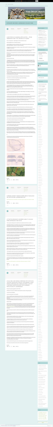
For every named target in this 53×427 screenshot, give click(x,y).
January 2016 (39, 314)
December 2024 (40, 139)
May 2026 (39, 111)
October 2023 (40, 162)
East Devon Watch (12, 29)
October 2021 (40, 202)
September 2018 (40, 261)
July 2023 (39, 167)
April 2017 (39, 289)
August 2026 (39, 106)
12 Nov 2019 (18, 29)
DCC (43, 413)
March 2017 (39, 291)
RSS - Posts (39, 71)
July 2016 (39, 304)
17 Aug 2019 (18, 188)
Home (6, 4)
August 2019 (39, 243)
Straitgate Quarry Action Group (42, 397)
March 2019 (39, 251)
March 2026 (39, 114)
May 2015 (39, 327)
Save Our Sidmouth (40, 392)
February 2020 (40, 235)
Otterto (24, 214)
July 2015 (39, 324)
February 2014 (40, 352)
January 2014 (39, 354)
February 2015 (40, 332)
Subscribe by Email (41, 49)
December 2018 (40, 256)
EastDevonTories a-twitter (41, 384)
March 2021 (39, 213)
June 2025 (39, 129)
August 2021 (39, 205)
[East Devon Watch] (26, 13)
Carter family (25, 29)
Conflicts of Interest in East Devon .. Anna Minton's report (42, 369)
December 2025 (40, 119)
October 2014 (40, 339)
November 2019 (40, 238)
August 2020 (39, 225)
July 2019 (39, 245)
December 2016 (40, 296)
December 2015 (40, 316)
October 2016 (40, 299)
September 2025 (40, 124)
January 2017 (39, 294)
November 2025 (40, 121)
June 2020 (39, 228)
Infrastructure (25, 212)
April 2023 (39, 172)
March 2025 (39, 134)
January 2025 (39, 137)
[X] (40, 66)
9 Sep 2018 (18, 273)
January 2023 (39, 177)
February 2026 (40, 116)
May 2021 (39, 210)
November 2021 (40, 200)
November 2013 (40, 357)
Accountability (25, 211)
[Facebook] (38, 66)
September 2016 (40, 301)
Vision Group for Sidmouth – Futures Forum (41, 400)
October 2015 (40, 319)
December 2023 (40, 159)
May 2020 (39, 230)
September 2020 (40, 223)
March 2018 (39, 271)
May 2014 (39, 347)
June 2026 (39, 109)
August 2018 (39, 263)
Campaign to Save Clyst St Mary (42, 365)
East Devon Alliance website (41, 379)
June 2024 (39, 149)
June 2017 (39, 286)
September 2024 (40, 144)
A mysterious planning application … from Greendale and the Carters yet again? (19, 37)
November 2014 (40, 337)
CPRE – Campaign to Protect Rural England (42, 371)
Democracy (45, 413)
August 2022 (39, 185)
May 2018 (39, 268)
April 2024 (39, 152)
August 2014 (39, 342)
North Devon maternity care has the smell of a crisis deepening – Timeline (42, 31)
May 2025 (39, 131)
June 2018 (39, 266)
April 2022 (39, 192)
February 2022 (40, 195)
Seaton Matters (40, 394)
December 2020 (40, 218)
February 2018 (40, 273)
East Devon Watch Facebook (41, 381)
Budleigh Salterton (26, 188)
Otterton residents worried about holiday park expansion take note (20, 219)
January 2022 (39, 197)
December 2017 (40, 276)
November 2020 (40, 220)
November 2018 (40, 258)
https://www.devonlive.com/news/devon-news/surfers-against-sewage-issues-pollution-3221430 (20, 199)
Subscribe (40, 58)
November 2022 (40, 180)
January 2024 (39, 157)
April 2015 (39, 329)
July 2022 (39, 187)
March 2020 (39, 233)
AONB (27, 273)
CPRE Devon (39, 373)
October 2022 (40, 182)
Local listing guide (40, 389)
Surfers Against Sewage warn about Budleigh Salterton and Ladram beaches (20, 196)
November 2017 (40, 278)
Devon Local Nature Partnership (42, 375)
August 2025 (39, 126)
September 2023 (40, 164)
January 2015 (39, 334)
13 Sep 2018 (18, 211)
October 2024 (40, 142)
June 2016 (39, 306)
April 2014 (39, 349)
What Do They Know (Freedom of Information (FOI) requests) (42, 404)
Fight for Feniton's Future (41, 387)
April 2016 (39, 309)
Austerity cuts (41, 413)
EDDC (26, 31)
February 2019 (40, 253)
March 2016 (39, 311)
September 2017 (40, 281)
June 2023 (39, 169)
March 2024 (39, 154)
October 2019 (40, 240)
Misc (45, 417)
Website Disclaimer (10, 4)
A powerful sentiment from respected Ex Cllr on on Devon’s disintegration (42, 45)
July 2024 (39, 147)
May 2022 (39, 190)
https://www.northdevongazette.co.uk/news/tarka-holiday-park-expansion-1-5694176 (19, 261)
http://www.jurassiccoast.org (11, 306)
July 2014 (39, 344)
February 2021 (40, 215)
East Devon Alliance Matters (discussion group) (41, 377)
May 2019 (39, 248)
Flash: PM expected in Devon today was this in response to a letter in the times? (42, 35)
